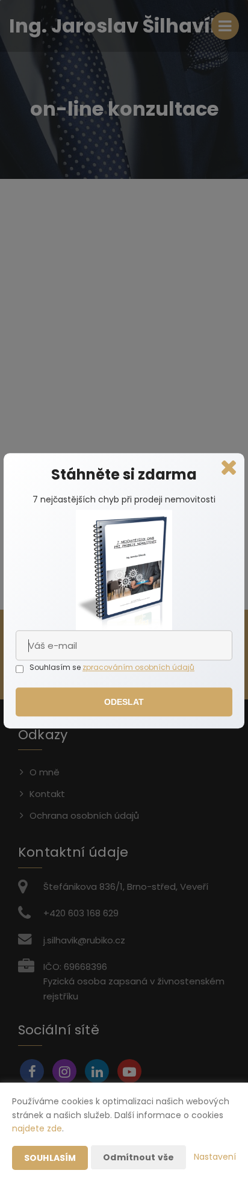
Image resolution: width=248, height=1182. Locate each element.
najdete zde (37, 1128)
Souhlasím (50, 1158)
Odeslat (124, 702)
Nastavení (215, 1157)
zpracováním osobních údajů (138, 667)
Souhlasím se (55, 667)
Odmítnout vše (138, 1157)
